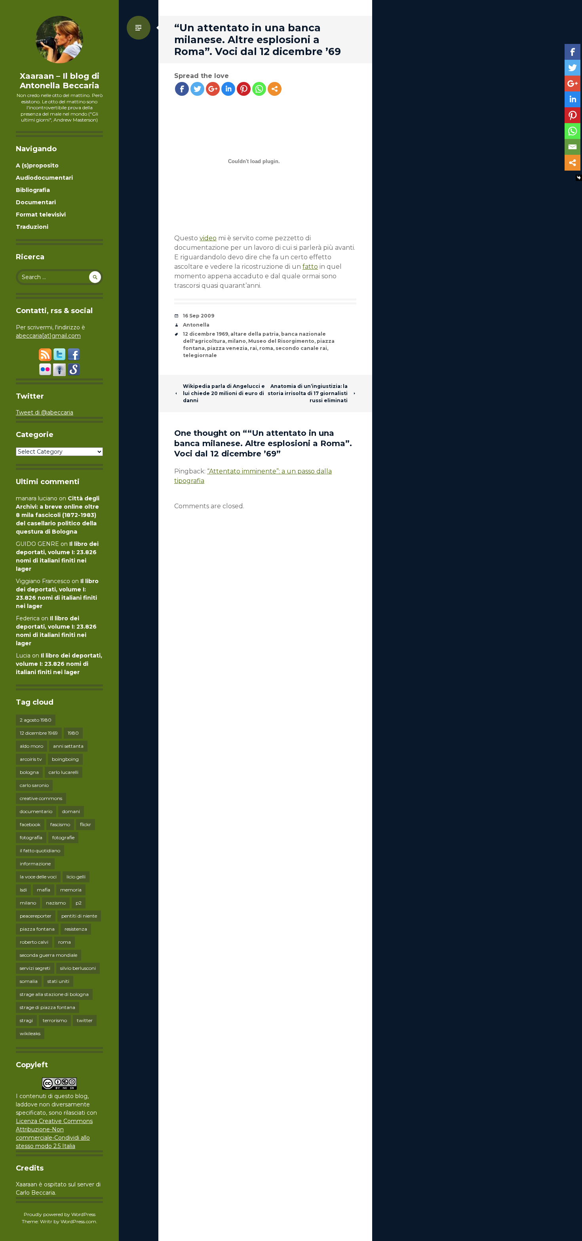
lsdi (23, 890)
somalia (29, 981)
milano (28, 903)
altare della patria (254, 334)
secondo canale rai (301, 348)
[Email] (572, 147)
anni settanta (68, 746)
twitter (85, 1020)
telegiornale (200, 355)
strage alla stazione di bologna (54, 994)
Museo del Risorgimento (281, 341)
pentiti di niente (79, 916)
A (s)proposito (37, 165)
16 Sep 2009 (198, 316)
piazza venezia (227, 348)
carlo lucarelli (63, 772)
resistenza (76, 929)
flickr (85, 824)
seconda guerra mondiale (48, 955)
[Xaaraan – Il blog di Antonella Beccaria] (59, 39)
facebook (30, 824)
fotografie (63, 837)
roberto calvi (34, 942)
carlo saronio (34, 785)
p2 (79, 903)
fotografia (31, 837)
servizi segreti (35, 968)
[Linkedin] (228, 89)
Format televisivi (41, 214)
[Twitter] (197, 89)
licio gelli (76, 877)
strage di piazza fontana (47, 1007)
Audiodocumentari (44, 177)
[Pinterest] (244, 89)
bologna (29, 772)
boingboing (65, 759)
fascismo (60, 824)
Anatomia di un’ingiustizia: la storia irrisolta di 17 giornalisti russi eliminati (308, 393)
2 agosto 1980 (35, 720)
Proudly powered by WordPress (59, 1214)
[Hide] (579, 178)
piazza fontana (37, 929)
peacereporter (35, 916)
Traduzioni (32, 226)
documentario (36, 811)
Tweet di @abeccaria (44, 412)
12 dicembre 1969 (39, 733)
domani (71, 811)
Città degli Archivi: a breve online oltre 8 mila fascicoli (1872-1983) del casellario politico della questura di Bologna (57, 515)
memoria (71, 890)
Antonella (196, 325)
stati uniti (58, 981)
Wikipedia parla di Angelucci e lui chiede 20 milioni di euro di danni (224, 393)
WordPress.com (78, 1221)
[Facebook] (182, 89)
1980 (73, 733)
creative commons (41, 798)
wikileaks (30, 1033)
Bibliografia (33, 190)
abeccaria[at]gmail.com (48, 335)
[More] (274, 89)
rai (253, 348)
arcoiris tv (31, 759)
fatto (310, 266)
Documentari (36, 202)
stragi (26, 1020)
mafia (43, 890)
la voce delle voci (38, 877)
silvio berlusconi (78, 968)
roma (64, 942)
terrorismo (55, 1020)
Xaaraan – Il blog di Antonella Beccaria (59, 80)
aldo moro (31, 746)
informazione (35, 864)
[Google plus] (213, 89)
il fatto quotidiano (40, 850)
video (208, 238)
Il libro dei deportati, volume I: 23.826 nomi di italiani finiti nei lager (59, 664)
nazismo (56, 903)
